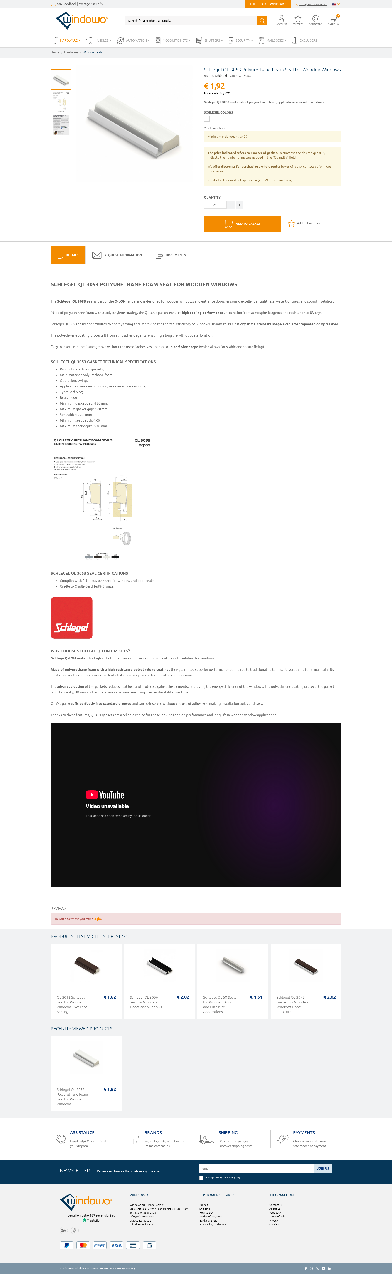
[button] (281, 20)
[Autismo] (75, 1230)
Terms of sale (277, 1216)
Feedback (275, 1212)
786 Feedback (66, 4)
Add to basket (248, 223)
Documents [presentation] (175, 255)
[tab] (68, 255)
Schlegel (221, 75)
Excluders (308, 40)
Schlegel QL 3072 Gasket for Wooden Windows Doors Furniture (292, 1004)
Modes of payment (211, 1216)
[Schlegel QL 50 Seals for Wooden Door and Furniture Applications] (232, 967)
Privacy (273, 1220)
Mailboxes (275, 40)
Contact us (275, 1204)
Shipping (204, 1208)
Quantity (212, 197)
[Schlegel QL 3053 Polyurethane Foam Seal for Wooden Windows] (61, 102)
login (97, 919)
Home (55, 52)
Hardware (69, 40)
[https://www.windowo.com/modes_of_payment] (196, 1245)
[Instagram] (311, 1268)
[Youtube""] (323, 1268)
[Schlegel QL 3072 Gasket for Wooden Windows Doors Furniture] (306, 967)
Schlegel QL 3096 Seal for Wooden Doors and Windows (146, 1002)
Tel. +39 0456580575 (143, 1212)
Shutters (212, 40)
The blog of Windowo (268, 4)
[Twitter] (317, 1268)
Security (243, 40)
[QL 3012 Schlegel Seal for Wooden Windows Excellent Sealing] (86, 967)
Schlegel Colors (218, 112)
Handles (101, 40)
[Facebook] (306, 1268)
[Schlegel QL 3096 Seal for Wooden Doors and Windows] (159, 967)
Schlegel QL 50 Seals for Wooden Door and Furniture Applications (219, 1004)
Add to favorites (308, 223)
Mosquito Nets (175, 40)
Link (237, 1177)
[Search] (262, 20)
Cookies (274, 1224)
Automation (136, 40)
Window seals (92, 52)
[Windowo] (79, 21)
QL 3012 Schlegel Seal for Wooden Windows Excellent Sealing (72, 1004)
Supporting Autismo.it (212, 1224)
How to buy (206, 1212)
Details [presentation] (71, 255)
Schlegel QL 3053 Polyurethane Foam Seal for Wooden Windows (72, 1097)
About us (274, 1208)
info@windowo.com (313, 4)
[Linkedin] (329, 1268)
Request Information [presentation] (123, 255)
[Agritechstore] (64, 1230)
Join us (323, 1168)
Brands (203, 1204)
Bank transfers (208, 1220)
